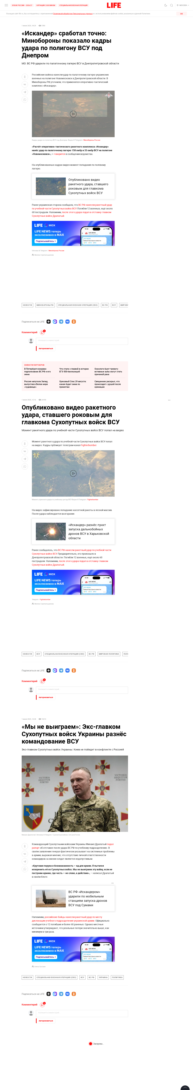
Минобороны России (92, 140)
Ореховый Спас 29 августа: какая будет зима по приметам (72, 384)
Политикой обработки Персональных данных (73, 13)
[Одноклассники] (73, 321)
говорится (60, 153)
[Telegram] (61, 321)
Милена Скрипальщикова (44, 255)
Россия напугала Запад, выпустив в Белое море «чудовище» (36, 384)
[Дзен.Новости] (48, 321)
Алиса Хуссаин (40, 966)
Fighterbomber (88, 445)
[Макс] (55, 321)
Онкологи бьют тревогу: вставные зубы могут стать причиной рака (108, 371)
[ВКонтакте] (67, 321)
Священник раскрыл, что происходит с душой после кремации (108, 384)
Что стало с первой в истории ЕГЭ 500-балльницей (74, 370)
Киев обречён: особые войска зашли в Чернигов (39, 1082)
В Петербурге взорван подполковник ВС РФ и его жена (37, 371)
